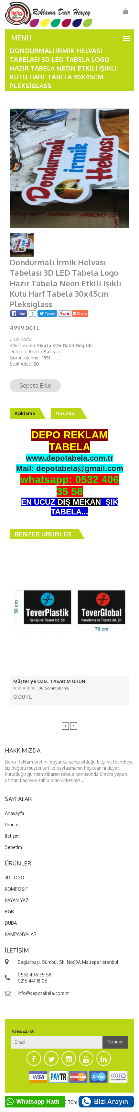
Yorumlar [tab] (66, 413)
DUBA (11, 923)
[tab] (22, 244)
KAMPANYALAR (21, 934)
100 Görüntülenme (53, 688)
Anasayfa (14, 813)
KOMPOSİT (16, 889)
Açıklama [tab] (25, 413)
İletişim (12, 836)
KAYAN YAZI (17, 900)
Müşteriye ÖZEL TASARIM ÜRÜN (49, 681)
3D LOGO (14, 877)
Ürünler (12, 824)
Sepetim (13, 847)
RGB (9, 911)
